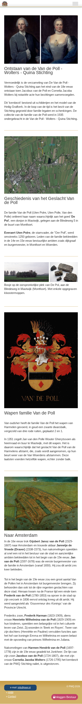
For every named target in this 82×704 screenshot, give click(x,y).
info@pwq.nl (24, 687)
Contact (12, 696)
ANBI (10, 692)
